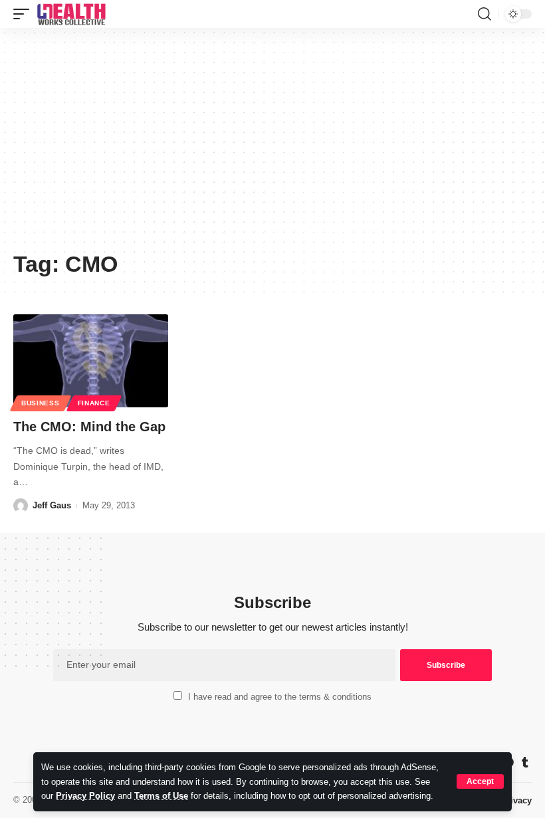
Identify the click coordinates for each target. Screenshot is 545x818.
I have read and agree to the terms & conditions (280, 697)
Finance (94, 403)
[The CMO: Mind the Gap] (90, 360)
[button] (480, 781)
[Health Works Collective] (71, 14)
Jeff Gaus (52, 505)
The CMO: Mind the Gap (89, 426)
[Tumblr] (525, 762)
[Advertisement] (272, 144)
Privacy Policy (85, 796)
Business (40, 403)
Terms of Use (161, 796)
